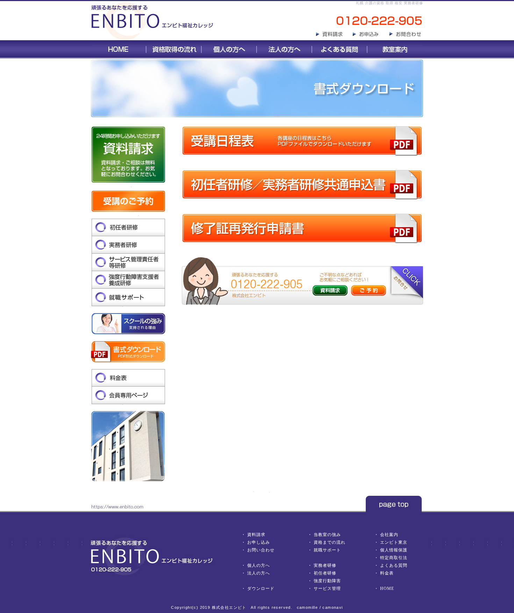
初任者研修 (325, 573)
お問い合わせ (260, 550)
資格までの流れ (329, 542)
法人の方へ (258, 573)
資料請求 (256, 534)
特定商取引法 (393, 557)
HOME (387, 588)
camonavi (332, 607)
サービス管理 (327, 588)
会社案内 (389, 534)
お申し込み (258, 542)
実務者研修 (325, 565)
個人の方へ (258, 565)
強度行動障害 (327, 580)
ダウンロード (260, 588)
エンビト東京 (393, 542)
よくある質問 (393, 565)
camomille (307, 607)
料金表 (387, 573)
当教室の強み (327, 534)
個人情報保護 (393, 550)
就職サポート (327, 550)
